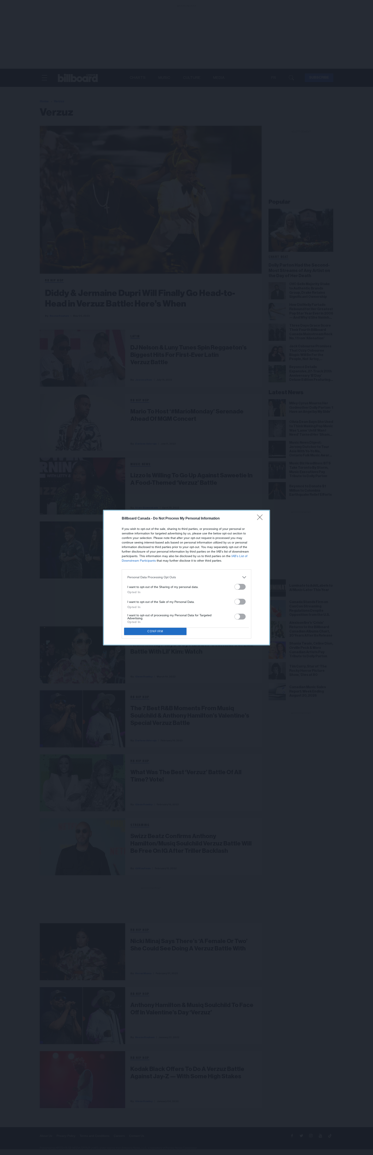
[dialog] (186, 577)
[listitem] (186, 577)
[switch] (240, 587)
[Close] (261, 519)
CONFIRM (155, 631)
